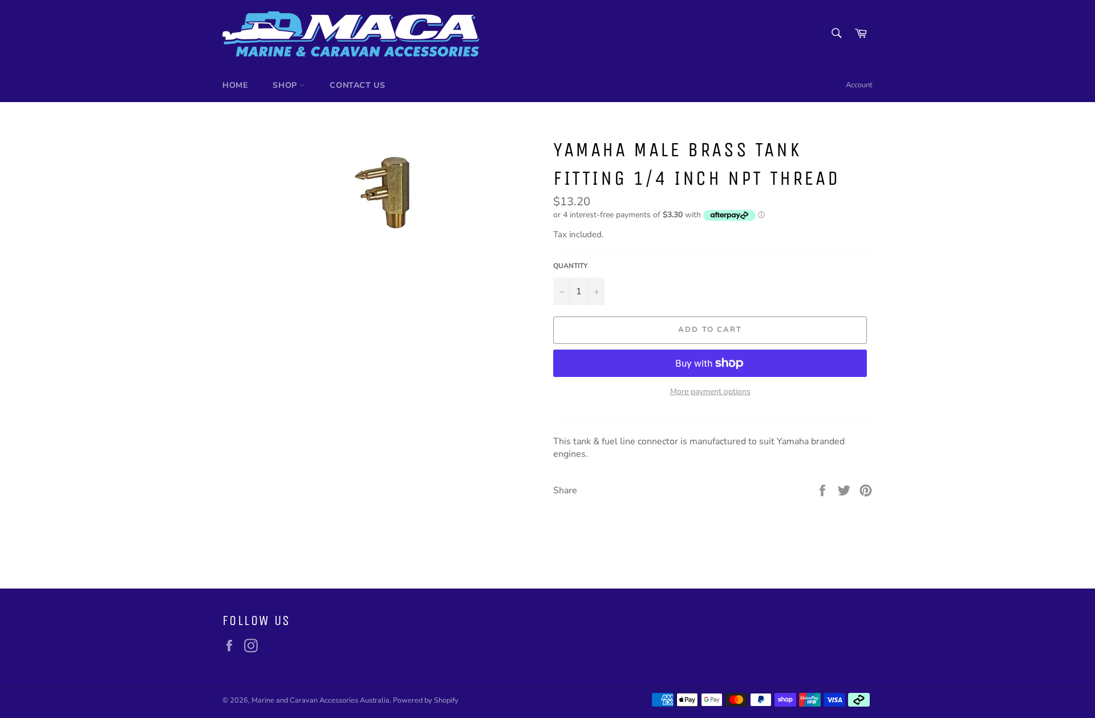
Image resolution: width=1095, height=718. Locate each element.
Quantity (570, 265)
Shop (286, 85)
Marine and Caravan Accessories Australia (321, 700)
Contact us (357, 85)
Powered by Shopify (426, 700)
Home (235, 85)
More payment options (710, 391)
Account (859, 85)
